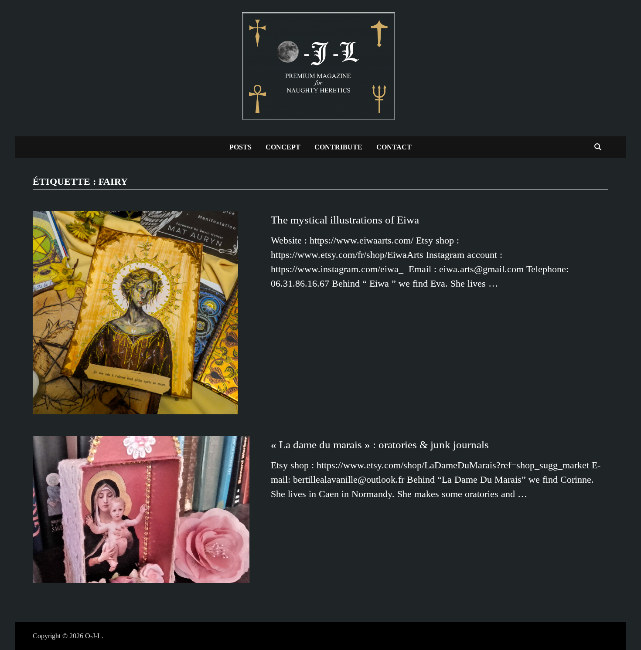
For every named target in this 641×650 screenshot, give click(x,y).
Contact (394, 147)
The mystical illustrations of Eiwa (345, 220)
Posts (240, 147)
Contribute (338, 147)
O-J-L (93, 636)
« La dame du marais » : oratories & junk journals (380, 444)
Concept (283, 147)
